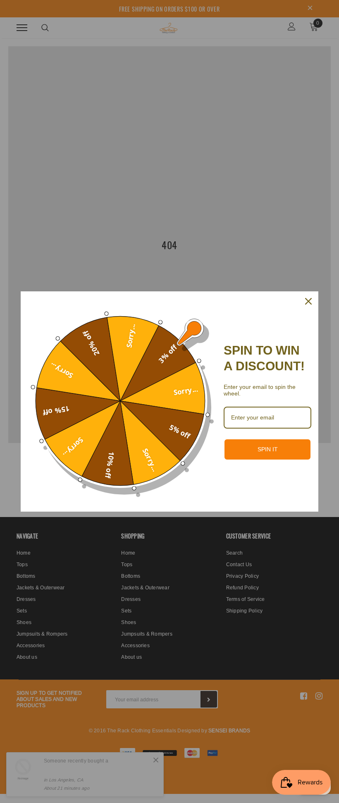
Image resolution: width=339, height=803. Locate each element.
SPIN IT (268, 449)
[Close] (308, 301)
